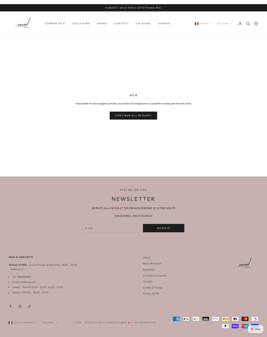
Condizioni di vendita (155, 275)
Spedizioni (149, 269)
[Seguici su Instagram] (20, 306)
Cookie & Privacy (152, 287)
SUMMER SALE (55, 23)
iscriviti (164, 228)
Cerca (146, 257)
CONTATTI (121, 23)
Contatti (147, 281)
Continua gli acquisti (133, 115)
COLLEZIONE (81, 23)
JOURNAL (164, 23)
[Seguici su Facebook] (10, 306)
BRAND (102, 23)
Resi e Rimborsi (152, 263)
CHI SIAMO (143, 23)
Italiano (223, 23)
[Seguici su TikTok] (29, 306)
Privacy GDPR (151, 293)
